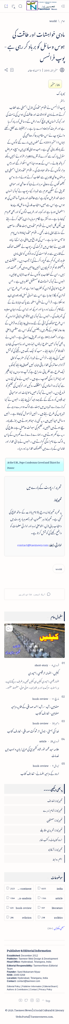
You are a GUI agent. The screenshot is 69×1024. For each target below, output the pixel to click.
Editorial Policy (13, 986)
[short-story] (41, 665)
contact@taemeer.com (32, 544)
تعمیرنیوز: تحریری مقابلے (51, 829)
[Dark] (13, 6)
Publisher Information (32, 986)
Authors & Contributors (17, 989)
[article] (43, 741)
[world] (59, 568)
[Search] (20, 6)
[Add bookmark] (12, 70)
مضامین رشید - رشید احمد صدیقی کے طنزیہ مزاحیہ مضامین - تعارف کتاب (35, 709)
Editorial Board (50, 986)
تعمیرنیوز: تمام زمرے (52, 809)
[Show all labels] (56, 927)
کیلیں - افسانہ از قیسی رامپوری (43, 672)
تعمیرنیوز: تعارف (54, 800)
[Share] (6, 70)
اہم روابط (57, 858)
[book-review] (40, 698)
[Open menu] (63, 6)
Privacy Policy (45, 989)
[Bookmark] (6, 6)
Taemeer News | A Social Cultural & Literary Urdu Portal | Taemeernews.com (39, 1012)
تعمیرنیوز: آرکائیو (55, 849)
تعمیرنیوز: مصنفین (54, 819)
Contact (33, 989)
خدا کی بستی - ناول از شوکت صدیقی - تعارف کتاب (33, 730)
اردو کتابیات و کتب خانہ (50, 839)
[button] (9, 628)
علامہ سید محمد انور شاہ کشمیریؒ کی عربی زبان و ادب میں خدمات (32, 752)
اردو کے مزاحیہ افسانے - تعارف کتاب (40, 773)
